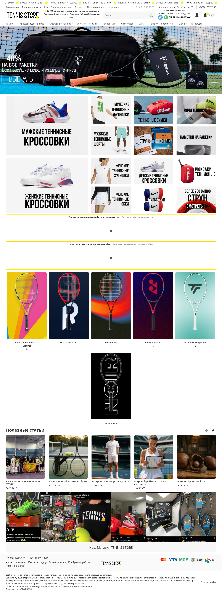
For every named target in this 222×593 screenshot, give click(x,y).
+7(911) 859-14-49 (38, 558)
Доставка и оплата (31, 7)
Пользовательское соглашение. (103, 7)
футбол (43, 580)
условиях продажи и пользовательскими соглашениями (65, 586)
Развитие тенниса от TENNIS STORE (23, 483)
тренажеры (11, 583)
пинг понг (118, 580)
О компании (12, 7)
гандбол (99, 580)
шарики (164, 580)
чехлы (156, 580)
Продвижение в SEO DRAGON (19, 589)
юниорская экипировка (29, 583)
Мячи (141, 23)
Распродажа (197, 23)
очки (150, 580)
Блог (45, 7)
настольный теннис (78, 580)
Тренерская (109, 23)
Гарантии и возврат (61, 7)
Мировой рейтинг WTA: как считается (150, 483)
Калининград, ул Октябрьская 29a (176, 7)
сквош (92, 580)
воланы (143, 580)
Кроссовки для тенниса (32, 23)
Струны (93, 23)
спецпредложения (49, 583)
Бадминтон (167, 23)
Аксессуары (127, 23)
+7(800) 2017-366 (207, 7)
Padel (153, 23)
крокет (127, 580)
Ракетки (10, 23)
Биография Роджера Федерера (110, 481)
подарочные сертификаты (71, 583)
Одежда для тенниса (60, 23)
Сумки (80, 23)
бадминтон (63, 580)
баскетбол (34, 580)
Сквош (182, 23)
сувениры (190, 580)
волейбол (52, 580)
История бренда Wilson (191, 481)
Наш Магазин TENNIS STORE (111, 547)
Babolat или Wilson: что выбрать (68, 481)
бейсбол (108, 580)
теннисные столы (177, 580)
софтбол (135, 580)
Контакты (79, 7)
